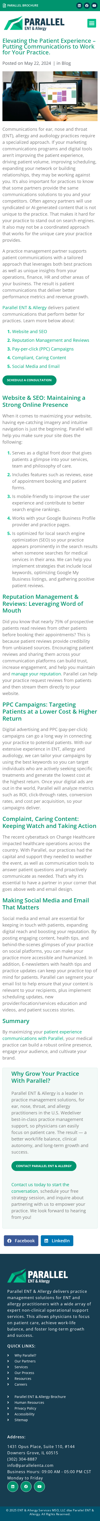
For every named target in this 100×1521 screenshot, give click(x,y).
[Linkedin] (79, 5)
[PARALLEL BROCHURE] (4, 5)
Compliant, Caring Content (39, 357)
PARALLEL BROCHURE (22, 5)
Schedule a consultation (29, 380)
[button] (91, 23)
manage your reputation (36, 674)
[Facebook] (87, 5)
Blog (66, 63)
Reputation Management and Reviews (50, 340)
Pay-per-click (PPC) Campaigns (43, 349)
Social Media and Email (36, 366)
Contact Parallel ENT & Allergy (44, 1166)
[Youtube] (94, 5)
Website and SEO (29, 331)
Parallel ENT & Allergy (24, 307)
